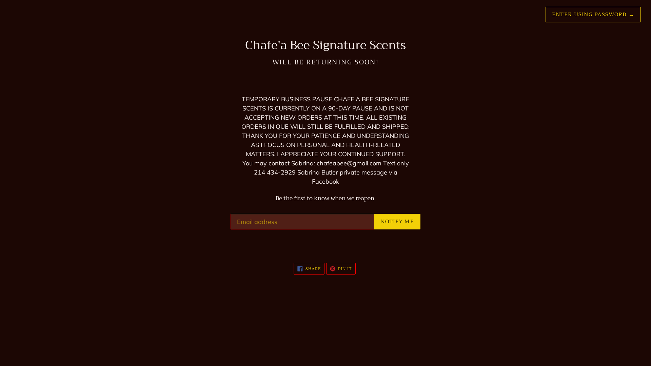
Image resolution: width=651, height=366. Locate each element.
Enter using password (593, 14)
